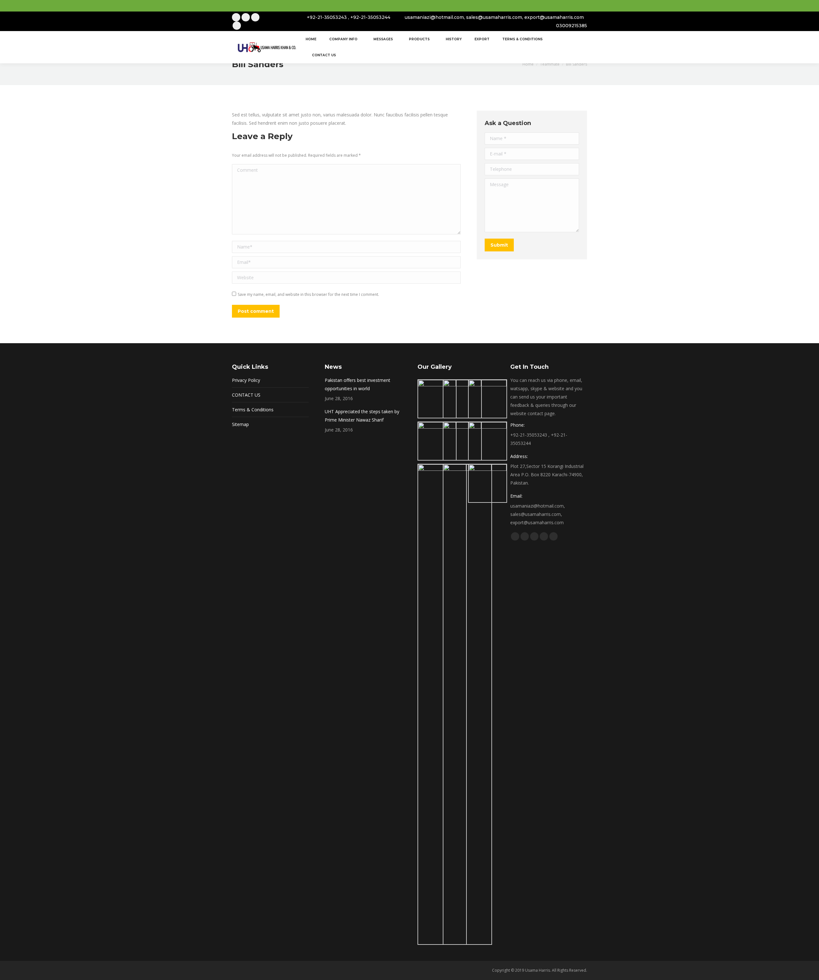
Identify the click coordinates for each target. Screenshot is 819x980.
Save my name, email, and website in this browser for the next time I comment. (308, 294)
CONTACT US (246, 395)
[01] (437, 398)
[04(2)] (437, 441)
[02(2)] (462, 398)
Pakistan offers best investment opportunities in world (357, 384)
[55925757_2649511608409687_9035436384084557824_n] (487, 483)
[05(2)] (462, 441)
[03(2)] (487, 398)
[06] (487, 441)
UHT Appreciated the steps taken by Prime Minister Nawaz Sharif (362, 415)
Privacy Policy (246, 380)
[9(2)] (467, 704)
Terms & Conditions (253, 410)
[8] (442, 704)
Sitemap (240, 424)
